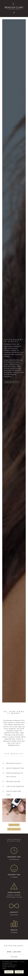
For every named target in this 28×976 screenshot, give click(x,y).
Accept (8, 971)
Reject (19, 971)
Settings (22, 961)
